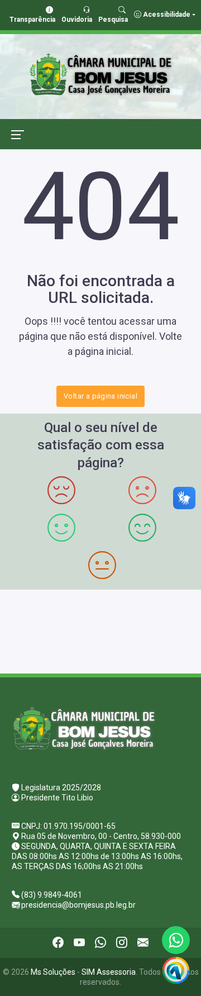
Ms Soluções (53, 971)
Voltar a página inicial (100, 396)
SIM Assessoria (109, 971)
